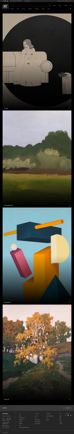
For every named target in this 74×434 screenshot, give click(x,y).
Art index (60, 423)
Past (35, 417)
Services (43, 8)
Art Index (65, 5)
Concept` (47, 419)
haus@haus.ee (6, 425)
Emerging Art (21, 419)
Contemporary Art (22, 417)
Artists (18, 8)
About (60, 419)
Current (36, 415)
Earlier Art (20, 421)
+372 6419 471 (6, 427)
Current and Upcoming (49, 415)
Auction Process (37, 423)
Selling (60, 5)
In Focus (20, 415)
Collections (37, 8)
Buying (54, 5)
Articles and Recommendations (24, 427)
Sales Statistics (37, 419)
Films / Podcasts (37, 421)
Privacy (60, 421)
